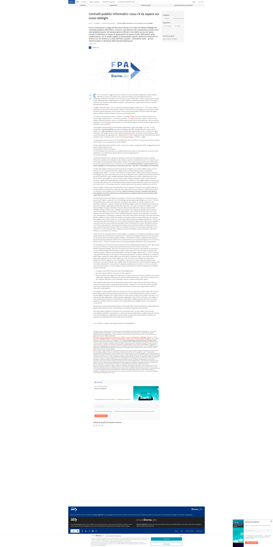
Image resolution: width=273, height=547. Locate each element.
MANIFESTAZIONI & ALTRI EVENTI (183, 5)
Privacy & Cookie (189, 531)
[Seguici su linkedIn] (86, 531)
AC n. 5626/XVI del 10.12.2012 (124, 135)
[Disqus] (136, 448)
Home (90, 23)
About (176, 531)
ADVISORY (83, 5)
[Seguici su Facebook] (82, 531)
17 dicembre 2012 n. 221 (106, 107)
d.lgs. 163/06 (130, 116)
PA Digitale (97, 23)
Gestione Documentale (108, 23)
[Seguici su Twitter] (89, 531)
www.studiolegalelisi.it (128, 323)
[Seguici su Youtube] (93, 531)
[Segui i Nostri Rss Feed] (96, 531)
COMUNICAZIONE (146, 5)
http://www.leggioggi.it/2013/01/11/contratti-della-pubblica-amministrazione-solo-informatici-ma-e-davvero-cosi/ (123, 338)
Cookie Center (199, 531)
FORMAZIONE (113, 5)
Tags (181, 531)
